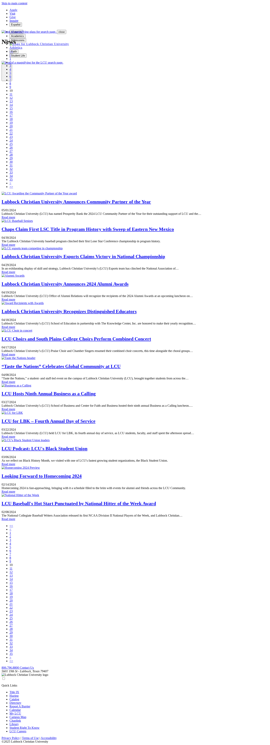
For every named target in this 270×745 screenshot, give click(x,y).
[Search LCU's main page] (32, 62)
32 (11, 169)
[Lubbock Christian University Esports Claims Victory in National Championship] (32, 248)
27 (11, 151)
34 (11, 176)
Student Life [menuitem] (18, 55)
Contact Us (27, 667)
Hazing (14, 695)
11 (10, 94)
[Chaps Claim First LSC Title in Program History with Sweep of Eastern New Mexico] (17, 221)
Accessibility (49, 738)
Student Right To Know (24, 727)
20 (11, 126)
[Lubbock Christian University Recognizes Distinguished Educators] (23, 303)
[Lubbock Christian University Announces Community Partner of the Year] (39, 193)
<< (11, 51)
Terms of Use (30, 738)
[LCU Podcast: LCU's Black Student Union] (26, 440)
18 (11, 119)
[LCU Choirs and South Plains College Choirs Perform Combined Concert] (17, 330)
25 (11, 144)
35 (11, 179)
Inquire (13, 20)
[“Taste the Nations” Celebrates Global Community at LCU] (18, 358)
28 (11, 154)
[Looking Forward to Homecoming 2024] (21, 467)
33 (11, 172)
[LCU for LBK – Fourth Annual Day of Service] (12, 412)
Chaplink (15, 720)
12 (11, 97)
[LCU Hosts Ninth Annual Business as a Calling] (16, 385)
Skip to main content (14, 3)
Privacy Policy (11, 738)
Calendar (15, 710)
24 (11, 140)
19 (11, 122)
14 (11, 105)
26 (11, 147)
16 (11, 112)
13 (11, 101)
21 (11, 129)
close (62, 31)
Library (14, 724)
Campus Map (17, 717)
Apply (13, 10)
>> (11, 186)
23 (11, 137)
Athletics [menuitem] (15, 47)
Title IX (14, 692)
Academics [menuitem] (17, 36)
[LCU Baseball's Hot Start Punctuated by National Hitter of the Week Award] (20, 495)
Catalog (14, 699)
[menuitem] (39, 44)
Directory (15, 702)
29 (11, 158)
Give (12, 17)
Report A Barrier (19, 706)
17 (11, 115)
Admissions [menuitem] (18, 40)
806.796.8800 (11, 667)
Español (15, 24)
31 (11, 165)
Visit (12, 13)
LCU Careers (17, 731)
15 (11, 108)
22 (11, 133)
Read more (8, 217)
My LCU (15, 713)
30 (11, 161)
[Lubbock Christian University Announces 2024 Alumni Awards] (13, 275)
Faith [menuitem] (14, 51)
